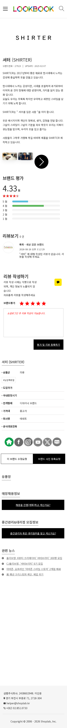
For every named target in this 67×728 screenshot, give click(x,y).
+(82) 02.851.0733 (16, 708)
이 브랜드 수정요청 (17, 459)
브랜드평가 (9, 303)
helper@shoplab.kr (18, 703)
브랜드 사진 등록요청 (49, 459)
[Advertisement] (33, 638)
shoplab (46, 721)
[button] (33, 304)
